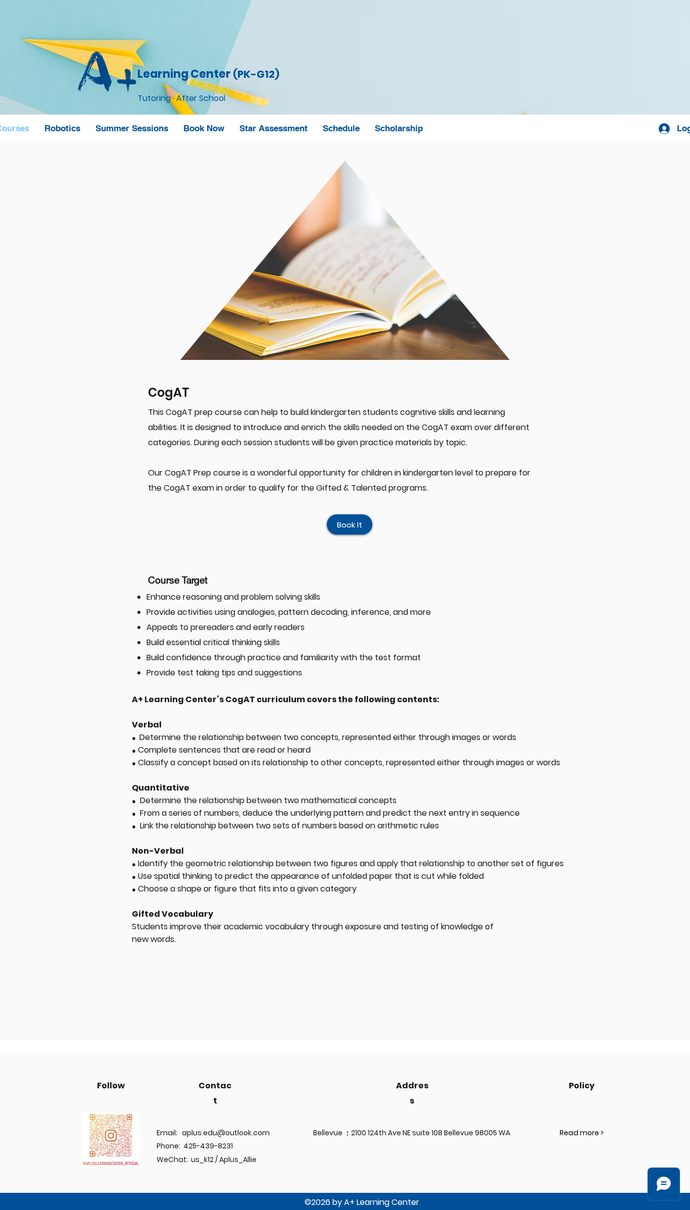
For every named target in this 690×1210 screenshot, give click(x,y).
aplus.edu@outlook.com (226, 1133)
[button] (62, 128)
